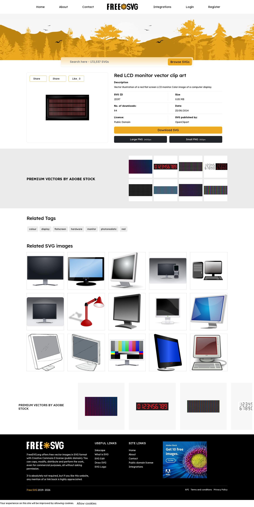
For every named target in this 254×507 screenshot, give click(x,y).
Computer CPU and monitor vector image (209, 283)
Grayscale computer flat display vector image (127, 283)
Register (214, 7)
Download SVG (168, 130)
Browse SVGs (179, 62)
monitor (91, 229)
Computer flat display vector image (45, 365)
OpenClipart (182, 122)
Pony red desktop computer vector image (208, 365)
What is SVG (101, 454)
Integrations (162, 7)
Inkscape (100, 450)
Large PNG (140, 139)
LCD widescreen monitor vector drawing (86, 283)
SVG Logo (100, 466)
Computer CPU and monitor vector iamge (168, 283)
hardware (76, 229)
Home (40, 7)
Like (76, 78)
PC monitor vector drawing (86, 367)
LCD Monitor (119, 367)
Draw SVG (100, 462)
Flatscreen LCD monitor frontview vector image (45, 283)
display (45, 229)
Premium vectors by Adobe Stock (61, 179)
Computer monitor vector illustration (45, 324)
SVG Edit (100, 458)
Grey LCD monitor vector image (209, 324)
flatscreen (60, 229)
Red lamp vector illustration (86, 324)
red (124, 229)
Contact (88, 7)
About (63, 7)
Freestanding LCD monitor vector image (168, 365)
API (187, 489)
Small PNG (195, 139)
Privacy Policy (220, 489)
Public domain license (141, 462)
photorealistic (109, 229)
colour (32, 229)
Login (190, 7)
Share (36, 78)
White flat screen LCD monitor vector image (168, 324)
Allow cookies (86, 503)
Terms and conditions (201, 489)
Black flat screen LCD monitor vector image (127, 324)
